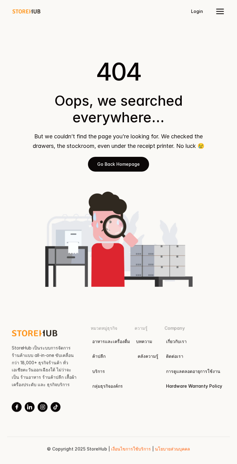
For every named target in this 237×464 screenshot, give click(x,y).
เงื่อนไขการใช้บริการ (131, 448)
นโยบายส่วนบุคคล (172, 448)
